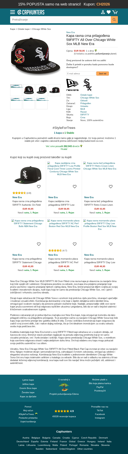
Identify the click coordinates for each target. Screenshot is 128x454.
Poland (63, 445)
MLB (82, 109)
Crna (82, 117)
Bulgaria (46, 437)
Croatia (66, 437)
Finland (54, 441)
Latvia (21, 445)
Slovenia (105, 445)
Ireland (101, 441)
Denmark (103, 437)
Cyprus (75, 437)
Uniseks (84, 106)
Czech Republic (89, 437)
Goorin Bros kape (28, 388)
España (35, 441)
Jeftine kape (28, 384)
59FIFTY (84, 114)
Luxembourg (44, 445)
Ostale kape (24, 29)
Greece (81, 441)
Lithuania (31, 445)
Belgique (36, 437)
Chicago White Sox (41, 29)
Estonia (44, 441)
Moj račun (28, 410)
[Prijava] (103, 12)
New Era (70, 32)
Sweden (40, 449)
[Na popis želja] (39, 186)
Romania (84, 445)
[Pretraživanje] (114, 19)
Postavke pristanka (28, 418)
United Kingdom (67, 449)
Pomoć (28, 406)
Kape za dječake (28, 396)
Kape (13, 29)
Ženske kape (28, 392)
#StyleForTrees (27, 414)
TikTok (100, 410)
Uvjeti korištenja (28, 421)
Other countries (85, 449)
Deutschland (23, 441)
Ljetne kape (28, 380)
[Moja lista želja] (108, 12)
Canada (56, 437)
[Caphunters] (40, 11)
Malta (55, 445)
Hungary (91, 441)
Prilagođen (85, 103)
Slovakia (95, 445)
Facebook (100, 414)
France (63, 441)
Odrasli (83, 100)
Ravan (83, 112)
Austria (25, 437)
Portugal (73, 445)
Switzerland (51, 449)
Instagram (100, 418)
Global (72, 441)
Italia (109, 441)
